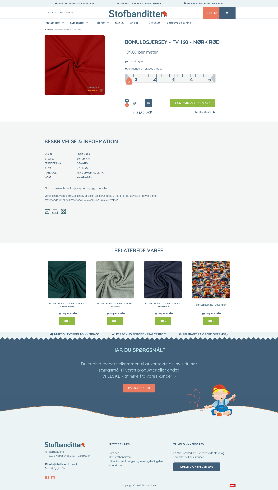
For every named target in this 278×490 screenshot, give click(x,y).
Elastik (119, 22)
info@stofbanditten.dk (63, 464)
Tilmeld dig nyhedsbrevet (196, 466)
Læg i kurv (192, 102)
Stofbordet (68, 13)
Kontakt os (115, 465)
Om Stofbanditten (120, 457)
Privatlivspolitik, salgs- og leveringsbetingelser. (136, 461)
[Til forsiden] (46, 29)
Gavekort (154, 22)
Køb (67, 321)
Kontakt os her (139, 388)
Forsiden (114, 453)
